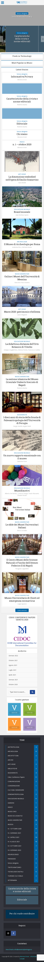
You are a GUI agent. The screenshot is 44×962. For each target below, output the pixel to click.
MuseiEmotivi (22, 490)
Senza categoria (22, 13)
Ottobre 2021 (13, 660)
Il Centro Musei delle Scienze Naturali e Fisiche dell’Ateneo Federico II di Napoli (22, 562)
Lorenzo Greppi (23, 493)
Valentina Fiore (22, 461)
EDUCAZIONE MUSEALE (22, 209)
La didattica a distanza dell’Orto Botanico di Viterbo (22, 345)
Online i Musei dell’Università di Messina (22, 278)
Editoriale (22, 123)
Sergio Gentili (17, 426)
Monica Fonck (22, 350)
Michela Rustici (27, 247)
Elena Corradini (22, 530)
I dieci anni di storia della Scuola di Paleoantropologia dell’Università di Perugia (22, 420)
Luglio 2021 (12, 670)
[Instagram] (8, 933)
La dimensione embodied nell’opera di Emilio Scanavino (22, 178)
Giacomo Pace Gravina (22, 282)
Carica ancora (22, 610)
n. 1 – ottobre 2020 (22, 144)
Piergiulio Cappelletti (22, 569)
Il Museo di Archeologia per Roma (22, 244)
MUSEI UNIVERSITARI (22, 274)
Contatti (22, 959)
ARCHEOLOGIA (22, 241)
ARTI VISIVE (22, 174)
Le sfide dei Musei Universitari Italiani (22, 526)
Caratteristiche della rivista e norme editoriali (22, 39)
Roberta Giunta (22, 105)
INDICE (22, 142)
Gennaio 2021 (13, 680)
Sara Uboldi (22, 183)
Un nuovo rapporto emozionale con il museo (22, 457)
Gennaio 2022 (13, 656)
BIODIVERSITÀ (22, 414)
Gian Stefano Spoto (22, 215)
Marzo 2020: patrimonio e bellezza (22, 311)
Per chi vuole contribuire (22, 913)
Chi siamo (22, 134)
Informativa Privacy (22, 16)
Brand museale (22, 211)
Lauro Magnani (22, 315)
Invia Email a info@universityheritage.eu (19, 949)
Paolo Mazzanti (34, 493)
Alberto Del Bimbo (11, 493)
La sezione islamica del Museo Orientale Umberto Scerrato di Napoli (22, 382)
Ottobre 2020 (13, 684)
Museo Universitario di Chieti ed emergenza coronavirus (22, 599)
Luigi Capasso (22, 604)
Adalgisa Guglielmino (10, 350)
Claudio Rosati (22, 495)
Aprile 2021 (12, 675)
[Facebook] (13, 933)
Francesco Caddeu (34, 350)
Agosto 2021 (13, 665)
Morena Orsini (22, 80)
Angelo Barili (27, 426)
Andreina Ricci (16, 247)
